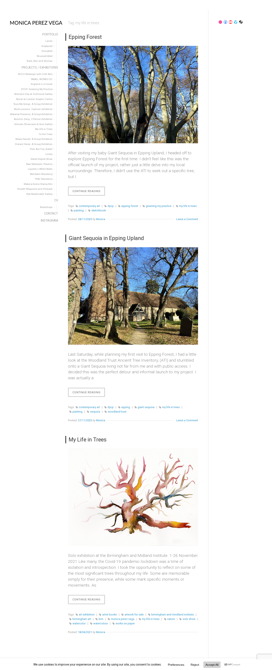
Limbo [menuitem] (48, 154)
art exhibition (87, 614)
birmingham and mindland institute (172, 614)
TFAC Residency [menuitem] (43, 178)
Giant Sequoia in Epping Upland (106, 238)
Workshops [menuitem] (46, 207)
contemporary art (89, 206)
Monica (100, 219)
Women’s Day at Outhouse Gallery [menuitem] (33, 94)
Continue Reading (88, 192)
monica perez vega (122, 619)
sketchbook (98, 210)
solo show (189, 619)
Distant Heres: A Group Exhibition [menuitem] (33, 144)
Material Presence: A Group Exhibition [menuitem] (31, 114)
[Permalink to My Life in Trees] (133, 497)
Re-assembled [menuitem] (44, 56)
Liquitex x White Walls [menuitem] (40, 168)
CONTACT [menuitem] (51, 213)
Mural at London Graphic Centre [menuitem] (34, 99)
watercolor (79, 623)
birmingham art (81, 619)
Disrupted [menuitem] (47, 50)
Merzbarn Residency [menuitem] (41, 174)
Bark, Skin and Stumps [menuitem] (39, 60)
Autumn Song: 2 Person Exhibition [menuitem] (33, 119)
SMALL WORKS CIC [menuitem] (41, 79)
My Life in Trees (87, 439)
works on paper (125, 623)
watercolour (100, 623)
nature (171, 619)
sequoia (95, 411)
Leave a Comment (187, 219)
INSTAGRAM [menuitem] (49, 220)
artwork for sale (134, 614)
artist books (109, 614)
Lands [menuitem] (48, 40)
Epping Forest (85, 37)
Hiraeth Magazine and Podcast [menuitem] (34, 188)
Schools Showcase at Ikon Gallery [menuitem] (33, 124)
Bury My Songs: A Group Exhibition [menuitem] (33, 104)
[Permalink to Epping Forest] (133, 94)
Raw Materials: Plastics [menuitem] (39, 164)
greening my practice (158, 206)
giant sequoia (146, 407)
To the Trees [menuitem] (45, 134)
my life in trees (188, 206)
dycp (111, 206)
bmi (101, 619)
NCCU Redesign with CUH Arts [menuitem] (35, 74)
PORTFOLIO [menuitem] (50, 34)
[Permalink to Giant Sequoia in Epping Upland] (133, 296)
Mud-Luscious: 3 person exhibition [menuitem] (33, 109)
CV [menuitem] (56, 200)
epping (125, 407)
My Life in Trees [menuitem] (43, 129)
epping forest (129, 206)
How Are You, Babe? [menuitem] (41, 148)
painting (79, 210)
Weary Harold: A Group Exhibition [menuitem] (33, 139)
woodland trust (117, 411)
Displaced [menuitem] (46, 46)
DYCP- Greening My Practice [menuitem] (36, 89)
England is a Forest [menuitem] (41, 84)
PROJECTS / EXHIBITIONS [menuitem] (40, 67)
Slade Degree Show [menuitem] (41, 158)
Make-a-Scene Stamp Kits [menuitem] (38, 184)
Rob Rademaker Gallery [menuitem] (39, 193)
